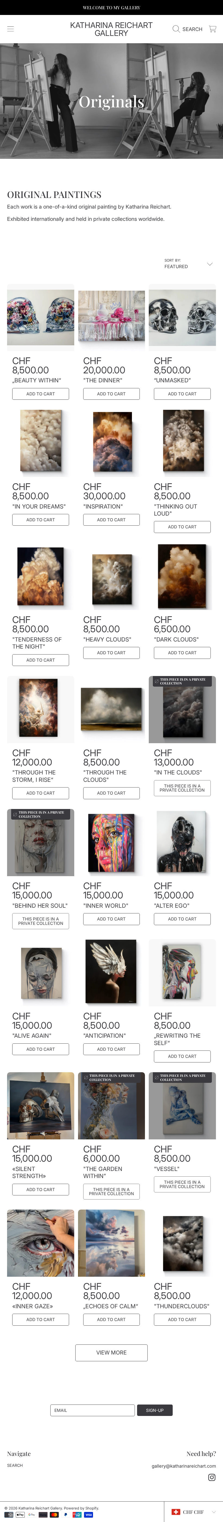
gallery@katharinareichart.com (184, 1466)
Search (15, 1465)
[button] (10, 29)
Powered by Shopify (81, 1508)
